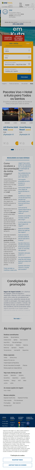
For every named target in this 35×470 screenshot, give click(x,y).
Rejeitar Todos (17, 460)
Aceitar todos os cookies (17, 465)
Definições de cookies (18, 455)
